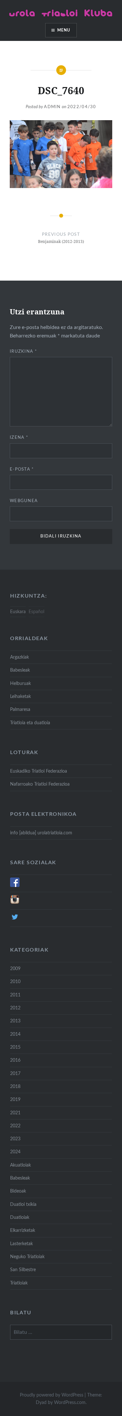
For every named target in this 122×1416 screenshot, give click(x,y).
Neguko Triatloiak (27, 1256)
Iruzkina (23, 351)
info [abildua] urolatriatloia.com (41, 832)
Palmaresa (20, 709)
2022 (15, 1125)
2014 (15, 1034)
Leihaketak (20, 696)
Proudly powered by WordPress (51, 1395)
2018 (15, 1086)
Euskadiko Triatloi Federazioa (38, 771)
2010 (15, 981)
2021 (15, 1112)
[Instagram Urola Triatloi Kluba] (15, 902)
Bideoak (18, 1191)
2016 (15, 1060)
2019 (15, 1099)
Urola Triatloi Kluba (61, 12)
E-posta (22, 469)
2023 (15, 1138)
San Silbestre (23, 1269)
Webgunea (24, 501)
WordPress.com (70, 1402)
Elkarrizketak (22, 1230)
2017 (15, 1073)
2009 (15, 968)
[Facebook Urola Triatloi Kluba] (15, 885)
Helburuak (20, 683)
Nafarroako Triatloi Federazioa (40, 784)
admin (52, 107)
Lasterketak (21, 1243)
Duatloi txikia (23, 1204)
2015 (15, 1047)
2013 (15, 1020)
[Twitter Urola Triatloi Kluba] (15, 920)
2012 (15, 1007)
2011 (15, 994)
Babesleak (20, 670)
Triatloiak (19, 1283)
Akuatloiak (20, 1165)
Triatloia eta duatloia (30, 722)
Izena (19, 438)
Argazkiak (19, 657)
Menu (64, 30)
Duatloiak (19, 1217)
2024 (15, 1151)
